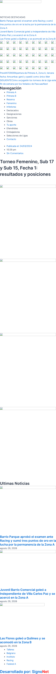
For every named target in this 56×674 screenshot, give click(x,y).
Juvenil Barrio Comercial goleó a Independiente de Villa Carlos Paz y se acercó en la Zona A (27, 593)
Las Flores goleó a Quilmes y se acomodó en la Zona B (27, 38)
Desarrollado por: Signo (24, 671)
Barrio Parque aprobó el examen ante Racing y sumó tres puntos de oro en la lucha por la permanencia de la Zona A (28, 24)
